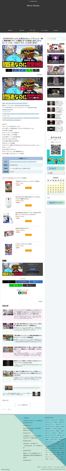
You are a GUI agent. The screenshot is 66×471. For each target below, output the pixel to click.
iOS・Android (57, 467)
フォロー (33, 269)
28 (58, 192)
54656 (22, 200)
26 (53, 192)
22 (60, 189)
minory (26, 417)
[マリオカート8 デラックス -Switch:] (8, 249)
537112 (22, 216)
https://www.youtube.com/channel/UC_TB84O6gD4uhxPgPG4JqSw (21, 118)
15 (60, 187)
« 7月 (48, 197)
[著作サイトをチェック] (19, 293)
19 (53, 189)
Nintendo (63, 467)
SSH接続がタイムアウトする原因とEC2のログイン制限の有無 (32, 437)
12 (53, 187)
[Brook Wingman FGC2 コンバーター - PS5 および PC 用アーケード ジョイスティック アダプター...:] (8, 218)
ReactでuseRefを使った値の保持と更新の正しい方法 (32, 429)
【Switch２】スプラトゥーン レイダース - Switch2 (27, 181)
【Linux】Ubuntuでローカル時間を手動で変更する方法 (33, 421)
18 (50, 189)
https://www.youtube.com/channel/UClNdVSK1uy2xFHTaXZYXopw (21, 113)
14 (58, 187)
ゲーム (5, 260)
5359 (22, 183)
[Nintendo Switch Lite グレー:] (8, 233)
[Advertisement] (33, 19)
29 (60, 192)
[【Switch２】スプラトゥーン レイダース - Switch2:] (8, 186)
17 (48, 189)
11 (50, 187)
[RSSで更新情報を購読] (25, 293)
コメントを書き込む (22, 405)
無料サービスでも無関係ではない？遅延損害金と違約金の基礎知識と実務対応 (32, 455)
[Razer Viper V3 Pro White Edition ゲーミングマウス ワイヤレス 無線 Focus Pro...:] (8, 202)
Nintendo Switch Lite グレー (22, 228)
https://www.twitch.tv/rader (21, 105)
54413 (22, 245)
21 (58, 189)
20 (55, 189)
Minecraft (44, 467)
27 (55, 192)
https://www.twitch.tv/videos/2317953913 (16, 103)
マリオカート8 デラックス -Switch (24, 243)
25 (50, 192)
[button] (36, 70)
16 (63, 187)
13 (55, 187)
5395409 (22, 230)
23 (63, 189)
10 (48, 187)
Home (39, 467)
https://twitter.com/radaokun (13, 120)
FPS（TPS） (50, 467)
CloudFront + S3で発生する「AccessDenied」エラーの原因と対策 (32, 445)
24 (48, 192)
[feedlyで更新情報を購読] (22, 293)
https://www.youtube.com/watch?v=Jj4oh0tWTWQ (23, 161)
